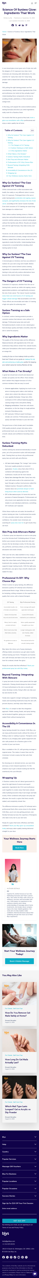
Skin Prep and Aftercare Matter (18, 159)
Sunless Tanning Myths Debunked (19, 157)
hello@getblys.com (8, 1241)
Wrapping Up (12, 173)
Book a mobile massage (19, 961)
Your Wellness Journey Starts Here (20, 176)
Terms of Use (6, 1228)
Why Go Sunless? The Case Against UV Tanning (21, 136)
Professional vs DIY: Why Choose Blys (20, 162)
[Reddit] (19, 25)
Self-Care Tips (18, 1008)
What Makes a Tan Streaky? (17, 154)
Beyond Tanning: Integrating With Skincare (19, 166)
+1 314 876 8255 (8, 1244)
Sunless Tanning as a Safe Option (22, 148)
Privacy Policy (18, 1228)
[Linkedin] (22, 25)
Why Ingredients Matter (19, 151)
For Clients (8, 1008)
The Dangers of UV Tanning (20, 145)
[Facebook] (12, 25)
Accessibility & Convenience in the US (20, 170)
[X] (16, 25)
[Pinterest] (26, 25)
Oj (11, 18)
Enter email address (9, 1208)
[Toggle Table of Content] (32, 130)
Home (4, 32)
